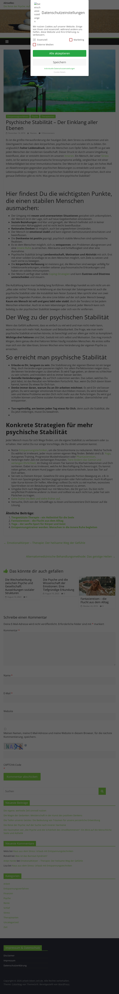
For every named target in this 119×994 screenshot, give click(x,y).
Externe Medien (45, 44)
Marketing (79, 39)
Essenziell (42, 39)
